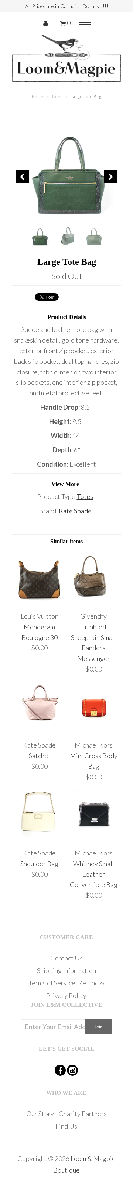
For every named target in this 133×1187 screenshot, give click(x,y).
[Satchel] (39, 731)
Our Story (40, 1114)
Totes (56, 96)
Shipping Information (66, 970)
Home (37, 96)
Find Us (66, 1126)
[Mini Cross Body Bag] (94, 731)
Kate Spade (75, 511)
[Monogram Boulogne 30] (39, 602)
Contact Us (66, 958)
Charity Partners (83, 1114)
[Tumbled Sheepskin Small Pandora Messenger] (94, 602)
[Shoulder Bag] (39, 839)
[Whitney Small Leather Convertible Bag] (94, 839)
